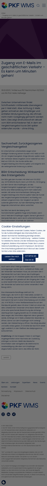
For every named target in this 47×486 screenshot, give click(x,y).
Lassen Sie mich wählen (12, 258)
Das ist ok (29, 259)
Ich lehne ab (30, 256)
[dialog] (23, 243)
